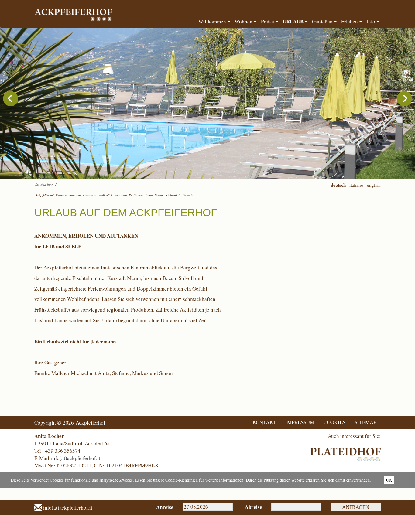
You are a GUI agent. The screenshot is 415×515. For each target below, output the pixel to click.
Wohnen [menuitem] (243, 21)
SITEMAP (365, 422)
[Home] (74, 11)
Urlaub (188, 195)
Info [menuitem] (370, 21)
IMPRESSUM (299, 422)
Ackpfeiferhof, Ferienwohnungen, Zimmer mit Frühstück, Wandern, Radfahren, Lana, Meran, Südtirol (106, 195)
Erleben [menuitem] (349, 21)
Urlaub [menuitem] (293, 21)
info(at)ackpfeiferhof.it (75, 458)
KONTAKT (264, 422)
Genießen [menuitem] (322, 21)
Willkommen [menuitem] (212, 21)
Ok (389, 480)
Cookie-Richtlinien (181, 480)
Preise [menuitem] (267, 21)
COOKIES (334, 422)
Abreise (253, 507)
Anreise (164, 507)
